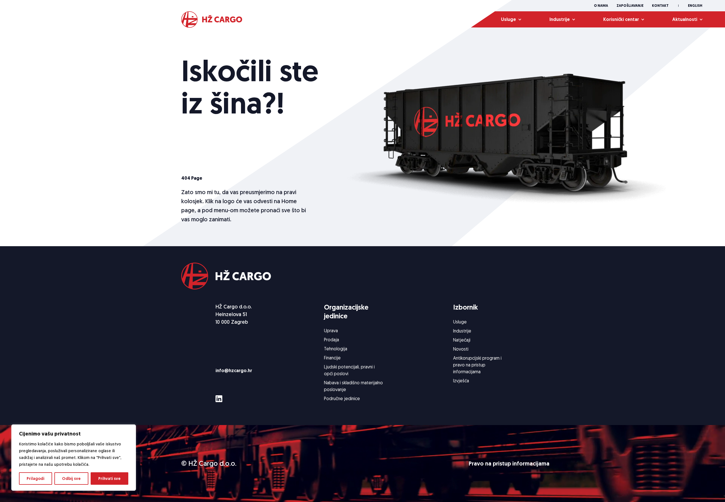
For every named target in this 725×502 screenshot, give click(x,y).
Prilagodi (35, 478)
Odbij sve (71, 478)
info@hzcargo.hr (234, 371)
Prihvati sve (109, 478)
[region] (73, 457)
